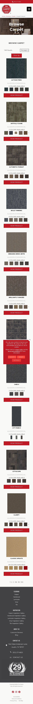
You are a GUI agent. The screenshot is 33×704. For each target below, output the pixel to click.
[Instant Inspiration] (25, 307)
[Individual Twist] (16, 176)
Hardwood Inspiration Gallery (16, 616)
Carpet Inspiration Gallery (16, 613)
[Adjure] (25, 524)
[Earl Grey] (21, 89)
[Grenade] (11, 219)
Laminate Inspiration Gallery (16, 618)
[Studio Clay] (21, 567)
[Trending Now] (16, 242)
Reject (21, 357)
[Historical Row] (21, 394)
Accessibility (16, 696)
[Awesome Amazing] (21, 132)
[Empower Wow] (21, 307)
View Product (16, 95)
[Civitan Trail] (14, 481)
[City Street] (26, 89)
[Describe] (16, 524)
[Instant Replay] (16, 263)
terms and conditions (14, 351)
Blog (16, 635)
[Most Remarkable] (11, 132)
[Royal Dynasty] (25, 567)
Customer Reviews (16, 632)
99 (19, 582)
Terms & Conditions (16, 698)
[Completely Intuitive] (16, 307)
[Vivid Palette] (25, 132)
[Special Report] (11, 263)
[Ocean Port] (11, 89)
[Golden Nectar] (11, 567)
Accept (12, 357)
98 (16, 582)
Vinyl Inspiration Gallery (16, 621)
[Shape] (16, 198)
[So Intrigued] (16, 285)
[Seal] (25, 219)
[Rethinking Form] (21, 176)
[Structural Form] (26, 176)
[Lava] (16, 219)
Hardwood (16, 597)
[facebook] (13, 692)
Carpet (13, 16)
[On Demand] (21, 263)
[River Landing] (16, 372)
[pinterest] (19, 692)
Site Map (21, 700)
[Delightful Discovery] (16, 111)
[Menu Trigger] (29, 9)
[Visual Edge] (16, 155)
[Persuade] (21, 524)
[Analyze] (11, 524)
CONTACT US (18, 657)
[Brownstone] (16, 89)
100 (22, 582)
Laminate (16, 599)
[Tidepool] (16, 68)
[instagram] (16, 692)
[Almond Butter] (16, 567)
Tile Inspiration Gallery (16, 623)
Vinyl (16, 602)
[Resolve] (16, 503)
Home (3, 16)
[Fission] (21, 219)
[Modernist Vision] (16, 132)
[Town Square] (16, 394)
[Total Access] (26, 263)
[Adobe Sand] (16, 546)
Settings (16, 360)
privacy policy (19, 349)
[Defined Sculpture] (11, 176)
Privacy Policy (13, 700)
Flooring (8, 16)
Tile (16, 604)
